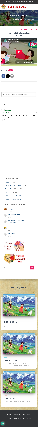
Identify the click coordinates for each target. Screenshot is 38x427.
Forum (18, 1)
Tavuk (11, 209)
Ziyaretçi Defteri (24, 1)
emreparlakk (13, 222)
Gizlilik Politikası (27, 414)
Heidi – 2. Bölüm (10, 360)
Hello (9, 227)
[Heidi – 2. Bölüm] (19, 343)
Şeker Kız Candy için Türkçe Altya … (16, 220)
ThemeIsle (24, 422)
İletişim (31, 1)
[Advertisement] (19, 155)
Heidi (11, 70)
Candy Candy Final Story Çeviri (15, 208)
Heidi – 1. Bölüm (10, 322)
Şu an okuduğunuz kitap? (14, 214)
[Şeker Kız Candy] (14, 6)
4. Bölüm (7, 182)
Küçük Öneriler (11, 233)
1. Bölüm (7, 192)
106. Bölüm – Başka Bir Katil (13, 185)
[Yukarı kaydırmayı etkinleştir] (34, 423)
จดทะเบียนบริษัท (16, 196)
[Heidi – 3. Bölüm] (19, 382)
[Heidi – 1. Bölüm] (19, 305)
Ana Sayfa (7, 1)
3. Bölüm (7, 196)
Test (11, 228)
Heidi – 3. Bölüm (10, 399)
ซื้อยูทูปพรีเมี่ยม (16, 199)
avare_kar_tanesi (14, 216)
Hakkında (13, 1)
